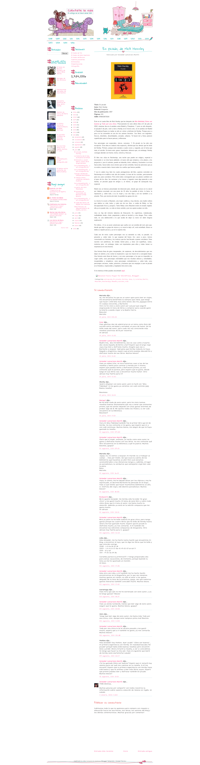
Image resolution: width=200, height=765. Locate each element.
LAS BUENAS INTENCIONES (58, 199)
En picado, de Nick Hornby (80, 152)
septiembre (79, 145)
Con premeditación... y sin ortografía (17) (82, 166)
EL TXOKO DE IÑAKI (56, 198)
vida (126, 281)
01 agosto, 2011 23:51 (109, 512)
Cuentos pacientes (78, 59)
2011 (71, 38)
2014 (91, 38)
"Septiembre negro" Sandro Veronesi (57, 206)
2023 (50, 42)
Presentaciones (76, 64)
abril (76, 218)
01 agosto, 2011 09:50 (109, 432)
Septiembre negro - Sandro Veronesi (57, 222)
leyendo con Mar (56, 188)
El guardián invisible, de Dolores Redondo (61, 137)
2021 (140, 38)
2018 (118, 38)
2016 (105, 38)
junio (76, 213)
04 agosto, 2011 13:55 (109, 609)
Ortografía (75, 66)
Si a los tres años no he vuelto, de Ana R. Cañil (62, 148)
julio (76, 150)
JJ (133, 279)
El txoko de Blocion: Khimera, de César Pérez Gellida (61, 70)
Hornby (125, 279)
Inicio (125, 751)
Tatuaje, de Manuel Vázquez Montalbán (82, 174)
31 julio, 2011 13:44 (107, 395)
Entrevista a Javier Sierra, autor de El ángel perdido (81, 161)
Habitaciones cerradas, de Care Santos (61, 91)
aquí (123, 271)
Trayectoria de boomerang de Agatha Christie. (58, 191)
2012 (78, 38)
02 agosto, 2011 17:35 (109, 566)
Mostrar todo (64, 227)
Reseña (114, 281)
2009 (57, 38)
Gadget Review (121, 761)
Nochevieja (106, 281)
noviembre (79, 139)
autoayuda (108, 279)
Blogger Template (108, 761)
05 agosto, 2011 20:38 (109, 635)
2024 (58, 42)
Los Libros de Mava (56, 220)
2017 (112, 38)
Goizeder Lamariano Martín (110, 341)
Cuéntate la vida (80, 761)
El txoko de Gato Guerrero (80, 55)
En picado (117, 279)
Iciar (101, 322)
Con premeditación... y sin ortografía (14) (82, 199)
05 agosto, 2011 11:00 (109, 621)
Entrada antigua (145, 751)
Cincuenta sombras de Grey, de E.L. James (61, 103)
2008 (50, 38)
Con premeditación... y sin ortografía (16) (82, 170)
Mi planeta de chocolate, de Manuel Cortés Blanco (80, 194)
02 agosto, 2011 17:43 (109, 584)
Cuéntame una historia (58, 204)
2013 (84, 38)
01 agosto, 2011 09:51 (109, 448)
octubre (78, 142)
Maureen (98, 281)
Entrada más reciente (103, 751)
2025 (65, 42)
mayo (77, 215)
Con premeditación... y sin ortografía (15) (82, 184)
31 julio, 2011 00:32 (108, 317)
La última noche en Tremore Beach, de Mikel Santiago (62, 127)
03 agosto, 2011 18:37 (109, 597)
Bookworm (103, 497)
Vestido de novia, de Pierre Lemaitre (62, 113)
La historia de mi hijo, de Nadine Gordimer (82, 156)
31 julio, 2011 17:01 (107, 416)
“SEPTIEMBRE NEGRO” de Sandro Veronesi (58, 214)
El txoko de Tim (76, 53)
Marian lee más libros (57, 212)
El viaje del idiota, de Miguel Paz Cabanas (82, 203)
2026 (73, 42)
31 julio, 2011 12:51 (107, 356)
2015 (98, 38)
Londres (138, 279)
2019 (125, 38)
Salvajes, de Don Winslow (61, 79)
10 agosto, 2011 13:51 (109, 677)
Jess (130, 279)
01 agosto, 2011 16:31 (109, 473)
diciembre (78, 137)
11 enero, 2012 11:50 (108, 695)
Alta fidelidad (139, 121)
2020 (133, 38)
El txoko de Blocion (78, 57)
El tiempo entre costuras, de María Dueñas (62, 170)
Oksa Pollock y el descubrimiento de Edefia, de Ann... (81, 208)
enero (77, 225)
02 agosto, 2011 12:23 (109, 533)
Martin (145, 279)
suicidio (121, 281)
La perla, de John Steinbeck (80, 188)
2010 (64, 38)
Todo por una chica (109, 124)
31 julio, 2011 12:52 (107, 377)
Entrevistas (75, 62)
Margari (102, 400)
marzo (77, 220)
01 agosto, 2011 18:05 (109, 492)
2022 (147, 38)
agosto (77, 147)
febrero (78, 223)
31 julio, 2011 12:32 (107, 336)
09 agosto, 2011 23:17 (109, 656)
